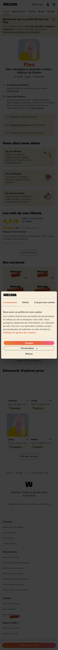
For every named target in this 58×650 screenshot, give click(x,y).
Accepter (29, 343)
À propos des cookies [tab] (44, 302)
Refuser (29, 353)
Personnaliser (27, 348)
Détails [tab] (25, 302)
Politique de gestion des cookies (19, 332)
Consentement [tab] (10, 302)
